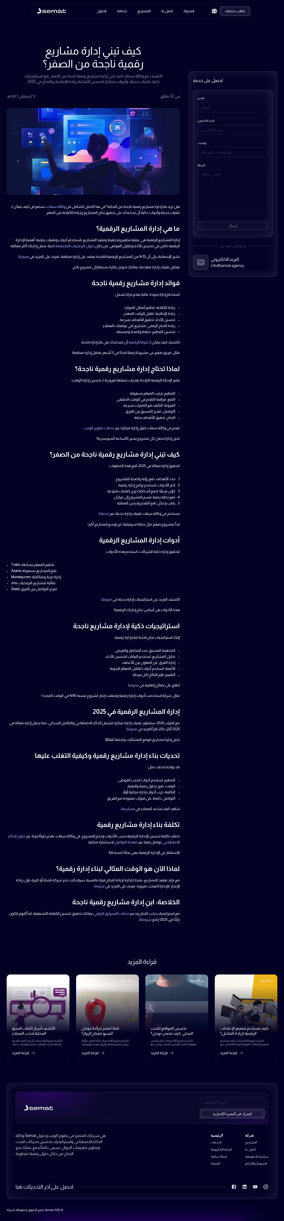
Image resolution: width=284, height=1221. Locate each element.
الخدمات (216, 1142)
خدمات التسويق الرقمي (111, 913)
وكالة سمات (55, 207)
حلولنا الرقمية (138, 342)
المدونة (215, 1163)
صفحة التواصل (126, 842)
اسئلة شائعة (219, 1156)
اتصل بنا (250, 1149)
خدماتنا (104, 513)
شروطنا (145, 919)
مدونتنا (23, 257)
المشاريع (251, 1142)
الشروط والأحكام (256, 1163)
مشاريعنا (128, 809)
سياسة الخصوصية (256, 1156)
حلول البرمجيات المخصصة (74, 246)
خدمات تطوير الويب (99, 428)
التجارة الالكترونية (221, 1149)
